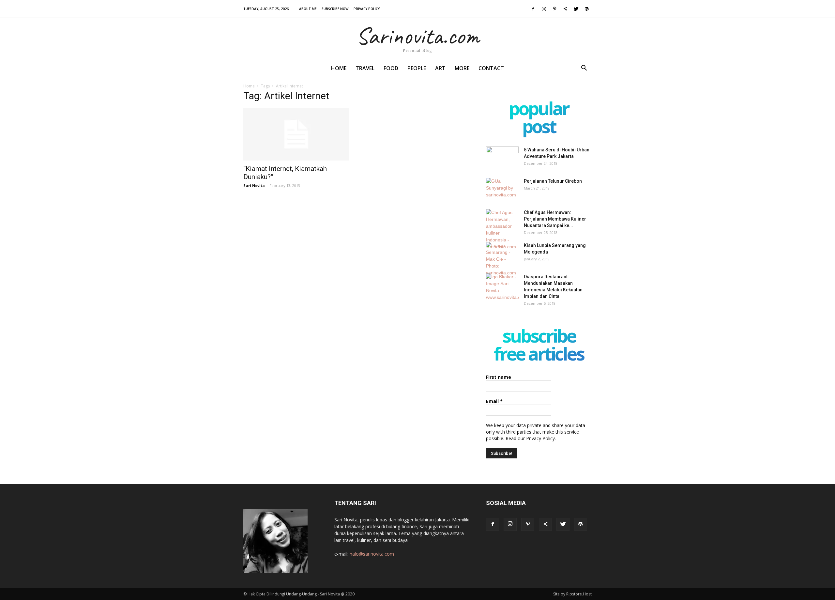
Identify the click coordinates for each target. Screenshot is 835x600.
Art (440, 68)
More (462, 68)
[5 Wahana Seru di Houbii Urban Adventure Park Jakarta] (502, 157)
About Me (307, 9)
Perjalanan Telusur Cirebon (553, 181)
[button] (584, 69)
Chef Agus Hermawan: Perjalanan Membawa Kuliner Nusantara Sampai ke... (555, 219)
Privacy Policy (367, 9)
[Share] (565, 9)
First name (498, 377)
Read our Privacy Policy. (531, 438)
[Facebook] (533, 9)
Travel (365, 68)
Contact (491, 68)
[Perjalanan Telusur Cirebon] (502, 189)
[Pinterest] (554, 9)
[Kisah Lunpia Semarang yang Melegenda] (502, 259)
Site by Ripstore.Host (572, 594)
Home (338, 68)
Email (494, 401)
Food (391, 68)
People (416, 68)
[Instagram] (544, 9)
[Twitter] (576, 9)
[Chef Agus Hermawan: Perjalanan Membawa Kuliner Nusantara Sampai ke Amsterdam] (502, 229)
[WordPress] (587, 9)
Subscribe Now (335, 9)
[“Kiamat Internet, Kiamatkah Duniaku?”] (296, 134)
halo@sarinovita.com (372, 554)
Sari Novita (254, 185)
